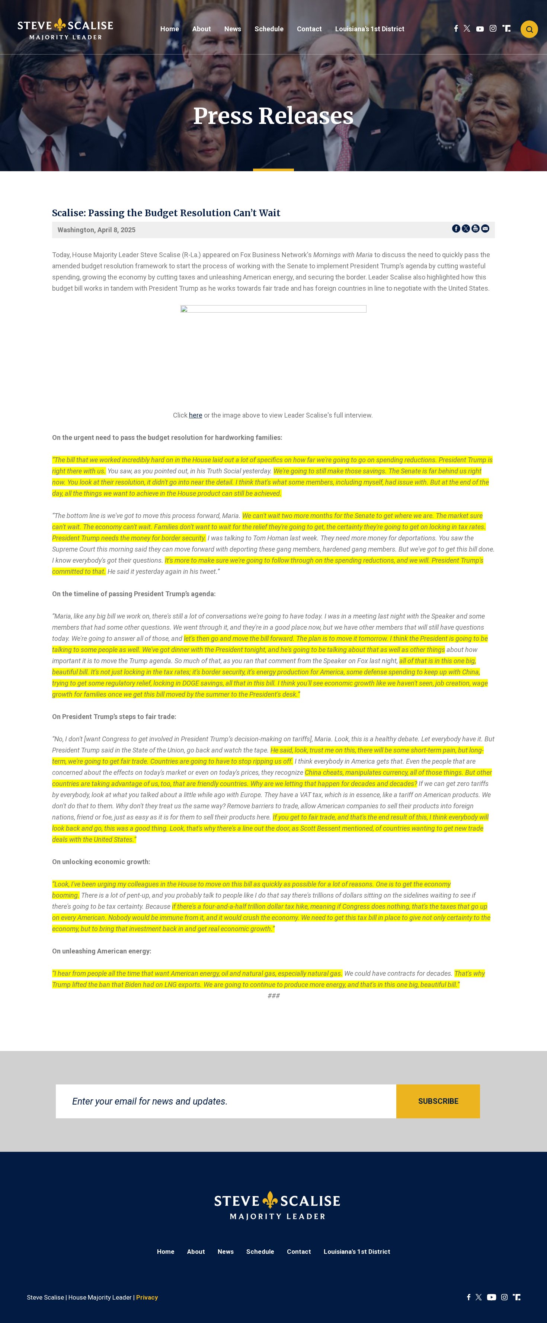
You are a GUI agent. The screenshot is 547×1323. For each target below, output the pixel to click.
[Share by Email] (485, 230)
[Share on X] (466, 230)
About (201, 29)
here (195, 415)
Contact (309, 29)
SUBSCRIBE (438, 1101)
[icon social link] (506, 29)
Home (169, 29)
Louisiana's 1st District (369, 29)
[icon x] (467, 29)
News (232, 29)
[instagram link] (493, 29)
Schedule (269, 29)
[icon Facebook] (456, 29)
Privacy (147, 1297)
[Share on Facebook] (456, 230)
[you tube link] (480, 29)
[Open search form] (529, 29)
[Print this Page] (475, 230)
